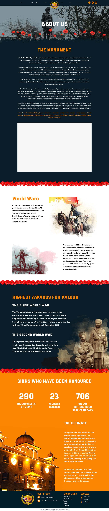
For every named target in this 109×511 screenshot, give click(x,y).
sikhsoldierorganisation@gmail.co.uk (52, 501)
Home (13, 2)
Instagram (87, 502)
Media (45, 2)
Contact (78, 2)
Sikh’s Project (34, 2)
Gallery (62, 2)
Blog (70, 2)
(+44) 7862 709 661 (47, 497)
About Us (23, 2)
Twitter (86, 499)
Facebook (87, 496)
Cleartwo (67, 509)
